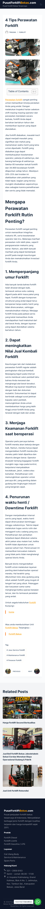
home (11, 612)
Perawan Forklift (14, 660)
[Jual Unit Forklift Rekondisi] (22, 776)
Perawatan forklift (13, 99)
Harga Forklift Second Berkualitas (19, 722)
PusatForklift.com (19, 2)
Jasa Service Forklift (16, 650)
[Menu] (41, 4)
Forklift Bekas (11, 627)
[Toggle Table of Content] (32, 92)
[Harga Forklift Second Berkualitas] (22, 708)
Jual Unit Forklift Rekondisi (16, 790)
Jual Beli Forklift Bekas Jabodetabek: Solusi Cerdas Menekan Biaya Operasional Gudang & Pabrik (20, 756)
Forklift (22, 32)
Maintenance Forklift (16, 655)
